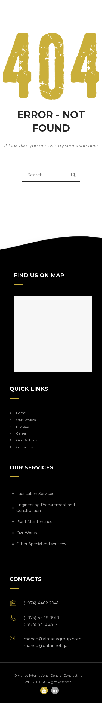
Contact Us (24, 447)
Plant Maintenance (34, 521)
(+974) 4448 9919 (42, 617)
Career (21, 433)
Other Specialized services (41, 544)
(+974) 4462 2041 (41, 603)
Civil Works (26, 532)
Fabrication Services (35, 493)
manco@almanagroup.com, (54, 638)
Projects (22, 426)
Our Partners (26, 440)
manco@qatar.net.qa (45, 645)
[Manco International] (51, 66)
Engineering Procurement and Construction (45, 507)
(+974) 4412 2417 (40, 624)
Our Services (26, 420)
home (21, 413)
